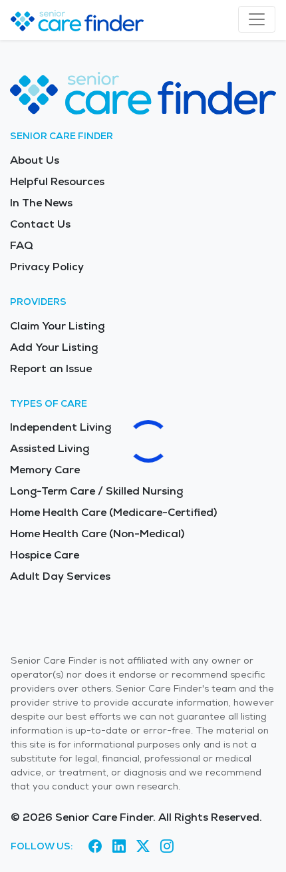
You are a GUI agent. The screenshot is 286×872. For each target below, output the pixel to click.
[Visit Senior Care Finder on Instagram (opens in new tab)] (167, 846)
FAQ (21, 245)
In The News (41, 203)
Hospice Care (44, 555)
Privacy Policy (47, 267)
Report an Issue (51, 368)
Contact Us (40, 224)
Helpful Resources (57, 181)
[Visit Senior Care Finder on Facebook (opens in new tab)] (95, 846)
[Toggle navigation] (256, 19)
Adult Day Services (60, 576)
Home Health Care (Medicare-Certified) (113, 512)
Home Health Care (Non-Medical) (97, 534)
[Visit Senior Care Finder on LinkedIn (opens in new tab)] (119, 846)
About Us (34, 160)
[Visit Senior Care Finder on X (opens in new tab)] (143, 846)
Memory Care (45, 470)
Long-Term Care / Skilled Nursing (96, 491)
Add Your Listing (54, 347)
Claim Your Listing (57, 326)
